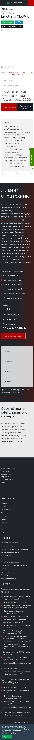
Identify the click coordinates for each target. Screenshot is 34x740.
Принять (7, 737)
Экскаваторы (6, 559)
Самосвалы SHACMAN (9, 543)
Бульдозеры (6, 556)
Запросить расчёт (13, 336)
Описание (7, 81)
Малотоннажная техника (10, 578)
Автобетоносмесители (10, 562)
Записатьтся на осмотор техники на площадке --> (17, 73)
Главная (4, 503)
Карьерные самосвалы (10, 552)
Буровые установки (9, 572)
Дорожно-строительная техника (14, 565)
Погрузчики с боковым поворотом (15, 549)
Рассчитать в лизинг (25, 107)
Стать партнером (8, 397)
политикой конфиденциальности (12, 729)
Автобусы (4, 575)
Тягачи (3, 569)
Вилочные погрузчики (10, 546)
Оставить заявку (9, 107)
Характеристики (10, 86)
